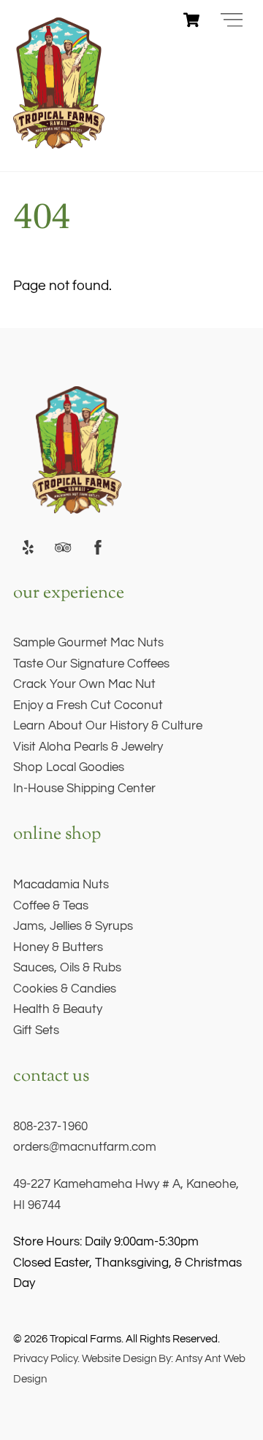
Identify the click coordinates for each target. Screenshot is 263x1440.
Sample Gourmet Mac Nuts (88, 642)
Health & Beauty (57, 1009)
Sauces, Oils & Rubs (67, 967)
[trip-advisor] (62, 547)
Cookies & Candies (64, 988)
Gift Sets (36, 1030)
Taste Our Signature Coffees (91, 663)
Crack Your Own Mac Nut (84, 684)
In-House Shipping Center (84, 788)
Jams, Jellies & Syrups (73, 926)
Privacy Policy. (46, 1358)
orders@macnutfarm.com (84, 1147)
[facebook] (98, 547)
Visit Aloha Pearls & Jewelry (88, 747)
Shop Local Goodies (68, 767)
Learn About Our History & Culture (107, 725)
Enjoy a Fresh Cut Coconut (88, 705)
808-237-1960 (50, 1126)
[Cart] (191, 19)
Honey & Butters (58, 947)
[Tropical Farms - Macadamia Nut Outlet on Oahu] (58, 142)
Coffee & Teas (50, 905)
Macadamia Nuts (61, 884)
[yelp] (27, 547)
